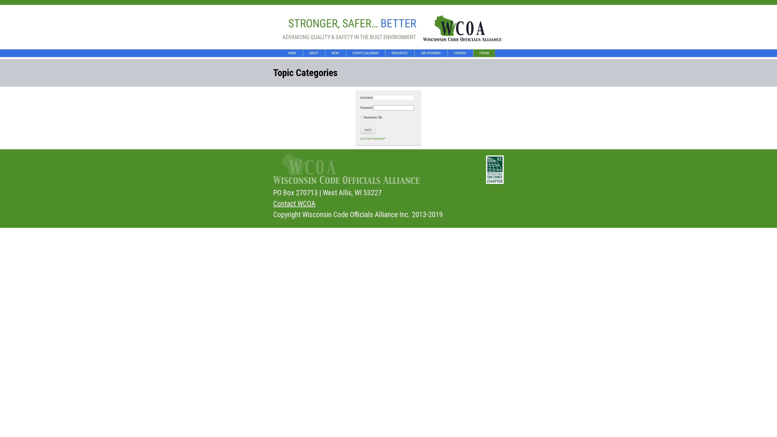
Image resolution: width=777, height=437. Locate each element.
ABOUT (313, 53)
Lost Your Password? (372, 138)
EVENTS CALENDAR (365, 53)
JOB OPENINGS (431, 53)
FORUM (484, 53)
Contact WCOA (294, 203)
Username (366, 98)
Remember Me (372, 117)
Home (292, 53)
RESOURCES (400, 53)
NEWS (335, 53)
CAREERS (460, 53)
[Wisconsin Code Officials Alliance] (462, 38)
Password (366, 108)
